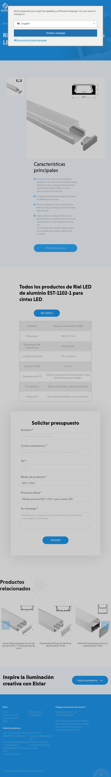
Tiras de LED (35, 733)
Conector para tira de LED (16, 742)
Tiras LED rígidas (11, 754)
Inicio (6, 23)
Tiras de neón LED (38, 742)
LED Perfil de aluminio (13, 736)
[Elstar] (5, 7)
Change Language (55, 33)
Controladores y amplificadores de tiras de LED (15, 748)
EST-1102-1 (47, 313)
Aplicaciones (35, 712)
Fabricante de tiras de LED (16, 733)
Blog (5, 721)
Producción (35, 715)
